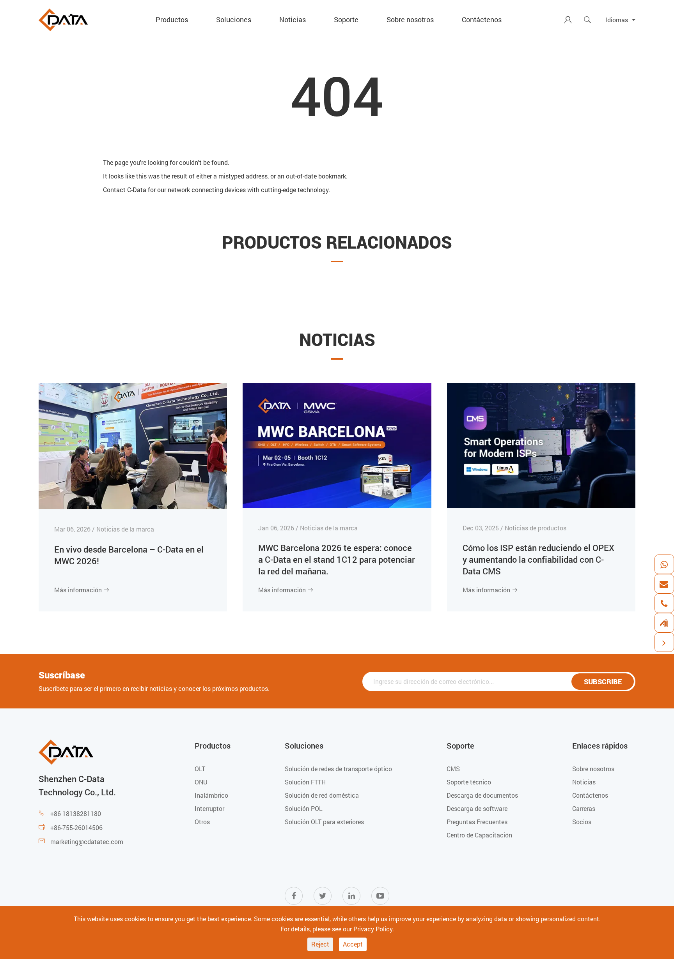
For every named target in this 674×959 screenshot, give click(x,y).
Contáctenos (482, 19)
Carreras (583, 808)
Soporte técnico (469, 782)
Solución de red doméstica (322, 795)
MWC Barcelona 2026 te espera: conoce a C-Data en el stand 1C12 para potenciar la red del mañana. (336, 559)
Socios (581, 822)
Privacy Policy (372, 929)
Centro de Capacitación (479, 835)
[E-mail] (664, 583)
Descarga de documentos (482, 795)
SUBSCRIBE (603, 681)
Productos (172, 19)
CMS (453, 769)
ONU (201, 782)
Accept (353, 944)
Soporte (346, 19)
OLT (200, 769)
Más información (82, 590)
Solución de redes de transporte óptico (338, 769)
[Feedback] (664, 622)
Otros (202, 822)
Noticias (292, 19)
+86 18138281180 (75, 813)
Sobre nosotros (410, 19)
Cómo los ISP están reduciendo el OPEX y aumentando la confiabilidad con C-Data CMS (538, 559)
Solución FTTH (305, 782)
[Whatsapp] (664, 564)
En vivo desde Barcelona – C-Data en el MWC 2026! (129, 555)
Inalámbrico (211, 795)
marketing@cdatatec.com (86, 841)
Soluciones (233, 19)
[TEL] (664, 603)
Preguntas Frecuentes (477, 822)
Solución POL (304, 808)
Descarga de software (477, 808)
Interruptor (209, 808)
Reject (320, 944)
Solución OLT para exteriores (324, 822)
